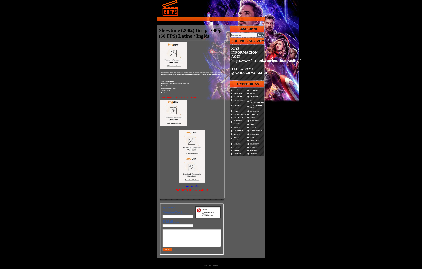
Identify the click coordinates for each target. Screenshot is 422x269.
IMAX (252, 124)
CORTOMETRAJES (240, 114)
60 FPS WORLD (170, 8)
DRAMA (252, 117)
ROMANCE (237, 144)
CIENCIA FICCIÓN (240, 100)
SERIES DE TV (254, 144)
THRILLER (253, 150)
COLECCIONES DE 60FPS (256, 107)
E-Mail (171, 221)
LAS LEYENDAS (239, 131)
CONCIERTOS (254, 111)
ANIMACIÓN (254, 90)
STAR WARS (237, 147)
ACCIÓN (236, 90)
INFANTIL (237, 127)
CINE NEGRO (238, 105)
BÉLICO (252, 93)
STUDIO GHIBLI (255, 147)
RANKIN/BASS (254, 141)
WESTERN (253, 154)
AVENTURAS (238, 93)
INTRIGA (253, 127)
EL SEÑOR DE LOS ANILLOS (239, 122)
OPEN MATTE (254, 134)
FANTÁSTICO (254, 121)
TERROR (236, 150)
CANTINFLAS (254, 97)
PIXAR (252, 137)
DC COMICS (254, 114)
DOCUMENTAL (238, 117)
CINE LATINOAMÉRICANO (257, 101)
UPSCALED (237, 154)
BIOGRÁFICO (238, 97)
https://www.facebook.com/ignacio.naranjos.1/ (266, 61)
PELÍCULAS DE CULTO (238, 138)
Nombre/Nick (176, 212)
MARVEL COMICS (256, 131)
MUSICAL (237, 134)
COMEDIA (237, 111)
